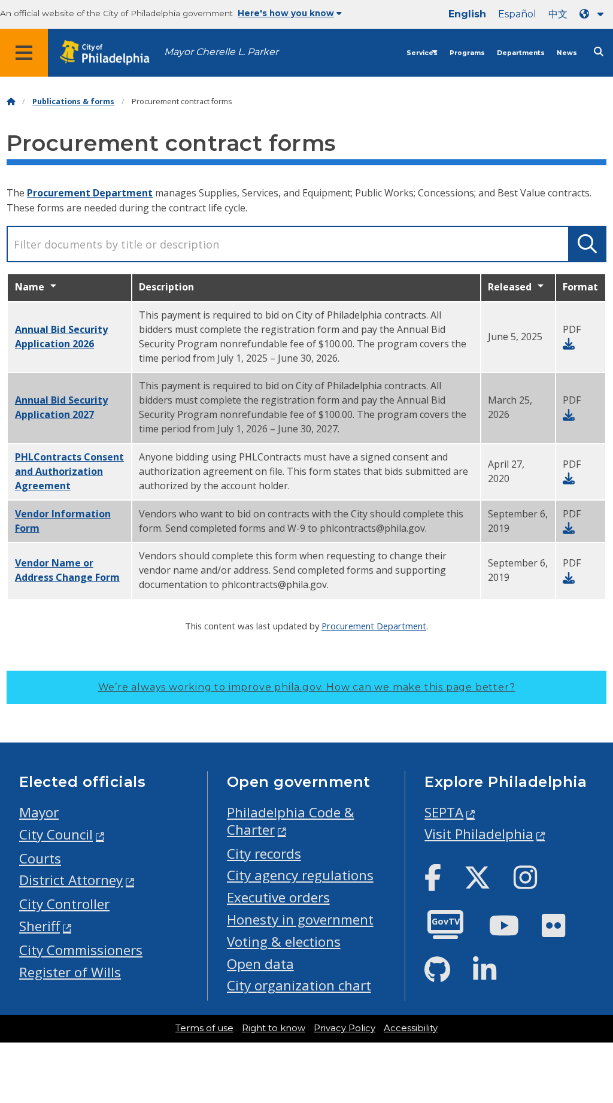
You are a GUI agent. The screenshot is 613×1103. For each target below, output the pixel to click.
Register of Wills (70, 972)
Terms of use (204, 1028)
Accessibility (411, 1028)
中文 (558, 14)
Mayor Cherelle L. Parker (221, 51)
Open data (260, 963)
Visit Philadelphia (478, 834)
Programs (467, 53)
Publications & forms (73, 101)
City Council (56, 834)
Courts (40, 858)
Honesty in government (300, 919)
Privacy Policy (344, 1028)
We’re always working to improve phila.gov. (306, 687)
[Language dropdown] (594, 14)
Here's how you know (286, 13)
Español (517, 14)
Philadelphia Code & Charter (290, 821)
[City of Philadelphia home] (111, 53)
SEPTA (443, 812)
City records (264, 853)
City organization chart (299, 985)
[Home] (11, 101)
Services (422, 53)
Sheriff (39, 926)
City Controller (64, 904)
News (567, 53)
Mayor (39, 812)
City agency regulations (300, 875)
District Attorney (71, 880)
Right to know (273, 1028)
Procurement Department (90, 192)
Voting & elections (284, 941)
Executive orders (278, 897)
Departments (521, 53)
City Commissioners (80, 950)
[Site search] (598, 51)
